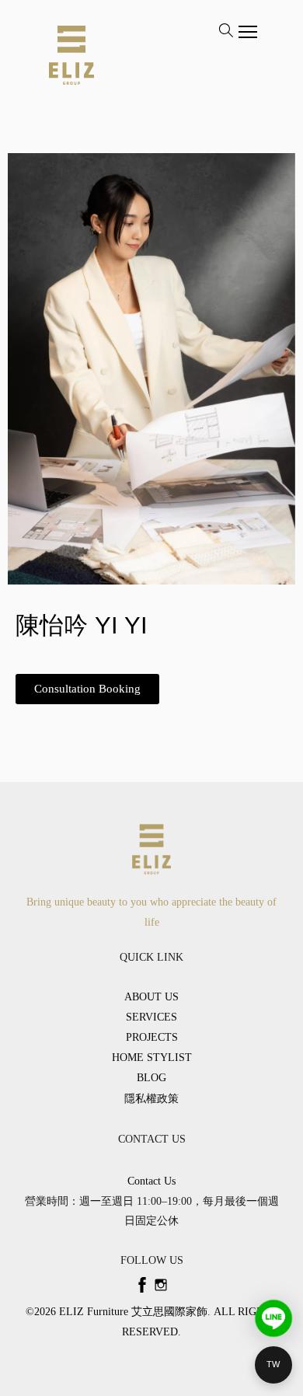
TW (273, 1364)
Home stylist (152, 1057)
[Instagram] (161, 1285)
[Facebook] (142, 1285)
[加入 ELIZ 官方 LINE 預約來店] (273, 1318)
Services (151, 1017)
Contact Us (151, 1181)
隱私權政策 (151, 1099)
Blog (151, 1078)
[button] (87, 689)
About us (151, 997)
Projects (152, 1037)
